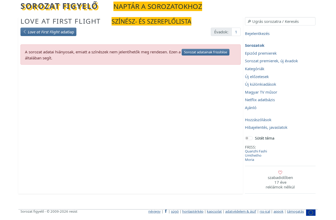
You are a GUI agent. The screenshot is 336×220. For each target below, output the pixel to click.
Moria (249, 159)
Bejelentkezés (257, 33)
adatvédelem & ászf (240, 211)
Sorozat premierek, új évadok (271, 61)
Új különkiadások (260, 84)
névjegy (154, 211)
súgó (175, 211)
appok (279, 211)
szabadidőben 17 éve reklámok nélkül (280, 182)
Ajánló (250, 107)
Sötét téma (264, 138)
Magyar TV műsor (261, 92)
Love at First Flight (60, 21)
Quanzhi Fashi (256, 151)
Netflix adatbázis (260, 100)
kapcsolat (214, 211)
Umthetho (253, 155)
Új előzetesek (257, 76)
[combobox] (280, 21)
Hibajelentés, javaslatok (266, 127)
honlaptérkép (192, 211)
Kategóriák (254, 68)
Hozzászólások (258, 119)
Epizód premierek (261, 53)
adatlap (51, 31)
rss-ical (265, 211)
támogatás (295, 211)
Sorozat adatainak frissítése (205, 52)
